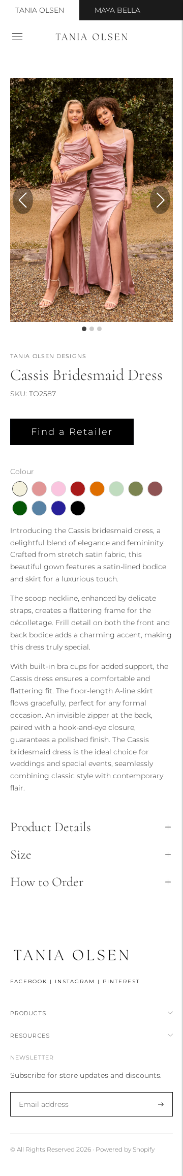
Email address (41, 1092)
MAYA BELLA (117, 10)
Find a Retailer (72, 431)
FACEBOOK (28, 981)
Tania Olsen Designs (48, 356)
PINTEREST (121, 981)
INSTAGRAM (75, 981)
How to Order (46, 882)
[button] (160, 200)
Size (21, 854)
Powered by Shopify (125, 1149)
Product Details (50, 827)
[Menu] (17, 36)
